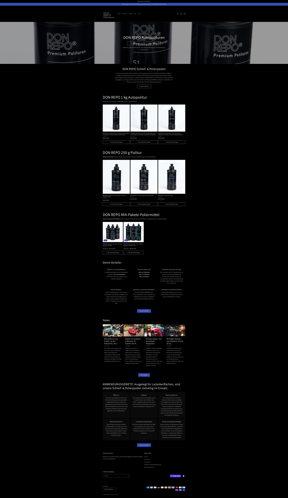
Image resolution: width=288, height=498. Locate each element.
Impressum (147, 459)
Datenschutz (147, 462)
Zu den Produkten (135, 43)
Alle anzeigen (144, 375)
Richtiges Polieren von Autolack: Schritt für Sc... (175, 341)
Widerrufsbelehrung (149, 467)
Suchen (146, 456)
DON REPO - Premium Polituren (112, 494)
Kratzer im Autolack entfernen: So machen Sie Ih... (132, 341)
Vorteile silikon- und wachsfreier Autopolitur (154, 341)
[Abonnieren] (128, 476)
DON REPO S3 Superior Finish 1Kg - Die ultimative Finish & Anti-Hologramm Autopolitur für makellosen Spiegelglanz (143, 134)
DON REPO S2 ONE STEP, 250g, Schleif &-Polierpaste (141, 195)
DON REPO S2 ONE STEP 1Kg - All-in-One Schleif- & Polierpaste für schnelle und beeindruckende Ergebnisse (170, 134)
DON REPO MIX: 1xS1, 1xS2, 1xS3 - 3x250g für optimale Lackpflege (113, 244)
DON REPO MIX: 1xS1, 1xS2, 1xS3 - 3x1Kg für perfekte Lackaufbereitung (133, 244)
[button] (178, 13)
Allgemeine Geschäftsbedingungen (152, 464)
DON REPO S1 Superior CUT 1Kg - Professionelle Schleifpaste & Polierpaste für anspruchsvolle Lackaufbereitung (116, 134)
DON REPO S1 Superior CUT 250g (165, 195)
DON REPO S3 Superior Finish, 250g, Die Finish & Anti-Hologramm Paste (114, 196)
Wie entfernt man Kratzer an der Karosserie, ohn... (111, 341)
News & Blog (152, 43)
